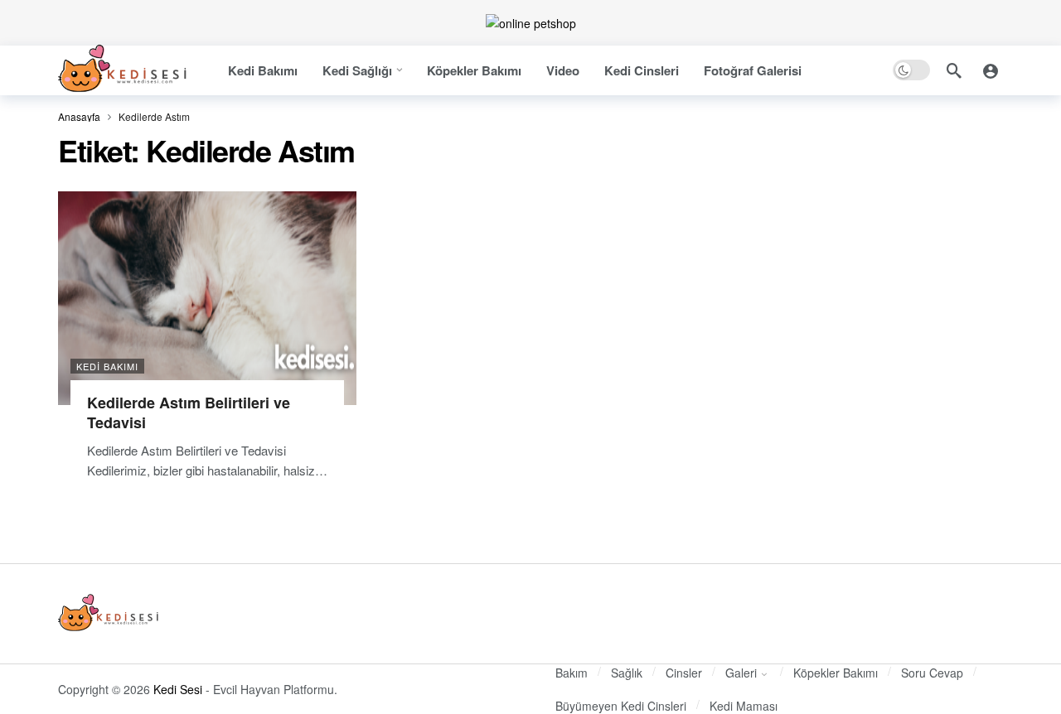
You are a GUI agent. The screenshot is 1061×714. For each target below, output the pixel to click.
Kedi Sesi (177, 689)
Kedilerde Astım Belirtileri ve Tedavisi (188, 412)
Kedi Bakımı (107, 366)
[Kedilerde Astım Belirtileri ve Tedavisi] (207, 297)
